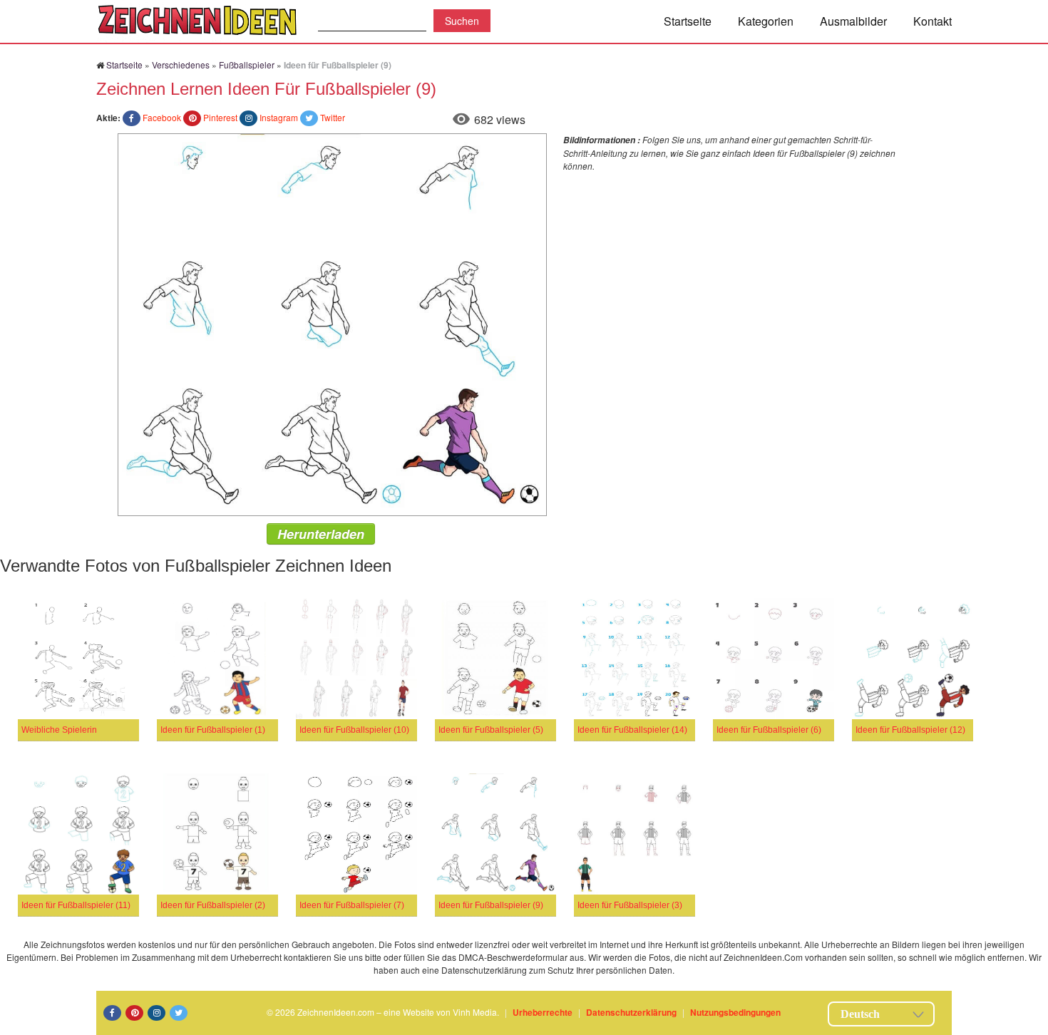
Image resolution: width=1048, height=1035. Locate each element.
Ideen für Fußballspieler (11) (75, 905)
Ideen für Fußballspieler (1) (212, 730)
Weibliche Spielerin (59, 730)
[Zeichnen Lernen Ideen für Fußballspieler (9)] (332, 323)
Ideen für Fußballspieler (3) (629, 905)
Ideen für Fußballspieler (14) (632, 730)
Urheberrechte (542, 1012)
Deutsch (860, 1014)
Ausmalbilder (853, 21)
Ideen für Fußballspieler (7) (351, 905)
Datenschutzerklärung (631, 1012)
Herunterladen (320, 534)
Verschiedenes (181, 64)
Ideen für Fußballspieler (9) (490, 905)
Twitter (332, 117)
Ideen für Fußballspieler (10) (354, 730)
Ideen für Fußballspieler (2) (212, 905)
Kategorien (765, 21)
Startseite (687, 21)
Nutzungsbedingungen (735, 1012)
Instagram (279, 117)
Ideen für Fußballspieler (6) (768, 730)
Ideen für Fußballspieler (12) (910, 730)
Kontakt (932, 21)
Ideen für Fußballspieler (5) (490, 730)
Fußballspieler (246, 64)
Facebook (162, 117)
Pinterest (220, 117)
